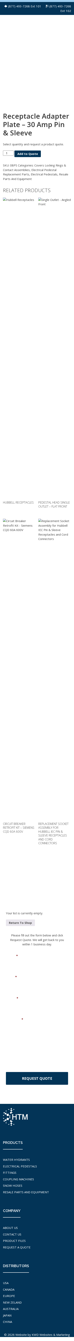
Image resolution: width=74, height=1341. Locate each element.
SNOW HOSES (12, 1185)
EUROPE (9, 1296)
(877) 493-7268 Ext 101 (24, 6)
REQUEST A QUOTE (17, 1247)
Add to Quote (27, 154)
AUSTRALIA (11, 1309)
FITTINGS (9, 1173)
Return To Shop (20, 923)
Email (11, 977)
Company (14, 1019)
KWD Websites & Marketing (51, 1335)
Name (12, 956)
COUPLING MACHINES (18, 1179)
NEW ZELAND (12, 1302)
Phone (12, 998)
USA (5, 1283)
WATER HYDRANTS (16, 1160)
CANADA (8, 1289)
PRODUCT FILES (14, 1241)
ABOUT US (10, 1228)
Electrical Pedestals (44, 174)
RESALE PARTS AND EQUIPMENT (26, 1192)
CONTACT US (12, 1234)
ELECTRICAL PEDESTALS (20, 1166)
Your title (13, 1041)
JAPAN (7, 1315)
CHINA (7, 1322)
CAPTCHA (13, 1062)
